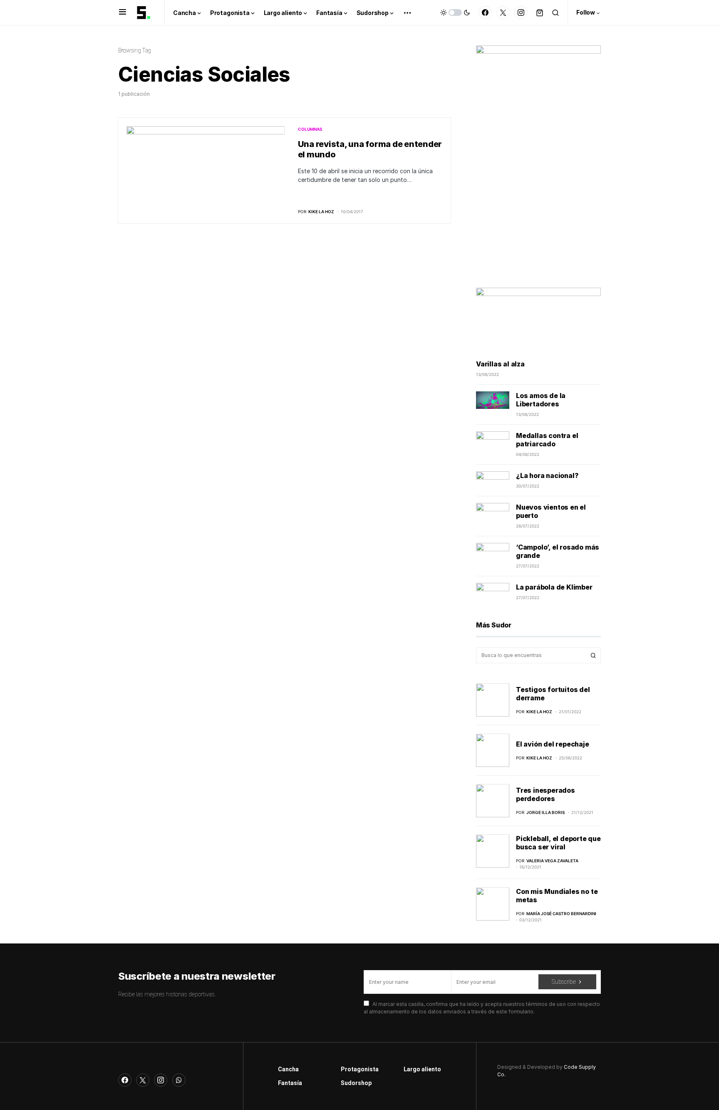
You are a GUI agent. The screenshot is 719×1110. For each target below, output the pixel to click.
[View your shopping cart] (539, 12)
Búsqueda (593, 655)
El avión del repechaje (552, 744)
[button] (122, 12)
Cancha (288, 1069)
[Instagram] (521, 12)
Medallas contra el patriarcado (547, 439)
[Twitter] (503, 12)
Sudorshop (356, 1083)
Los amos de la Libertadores (540, 399)
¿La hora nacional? (547, 475)
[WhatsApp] (179, 1080)
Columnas (310, 129)
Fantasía (290, 1083)
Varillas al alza (500, 364)
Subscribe (563, 981)
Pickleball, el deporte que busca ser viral (558, 842)
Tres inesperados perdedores (545, 794)
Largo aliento (422, 1069)
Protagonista (360, 1069)
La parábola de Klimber (554, 587)
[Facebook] (485, 12)
